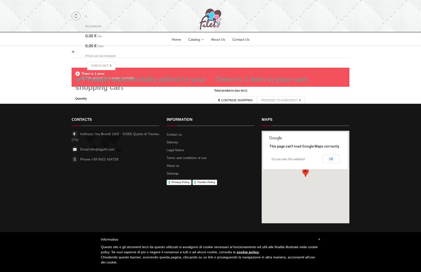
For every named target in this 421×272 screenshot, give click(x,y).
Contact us (174, 134)
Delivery (172, 142)
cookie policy (248, 252)
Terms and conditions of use (187, 158)
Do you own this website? (288, 159)
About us (173, 166)
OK (331, 159)
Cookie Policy (206, 182)
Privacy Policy (181, 182)
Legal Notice (175, 150)
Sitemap (172, 173)
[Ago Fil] (210, 19)
